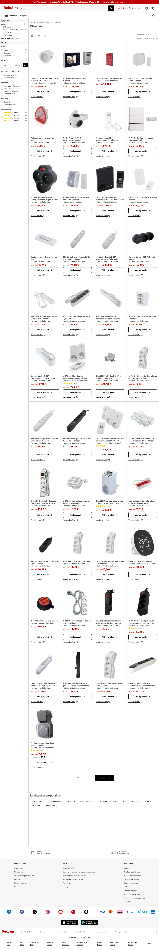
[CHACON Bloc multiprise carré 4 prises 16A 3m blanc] (77, 482)
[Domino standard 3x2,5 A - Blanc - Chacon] (142, 297)
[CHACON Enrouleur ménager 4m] (45, 602)
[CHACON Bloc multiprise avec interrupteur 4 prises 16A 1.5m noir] (110, 602)
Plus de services (100, 932)
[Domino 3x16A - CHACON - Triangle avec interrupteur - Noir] (45, 178)
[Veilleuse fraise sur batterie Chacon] (45, 119)
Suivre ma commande (22, 883)
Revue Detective (65, 944)
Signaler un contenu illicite (73, 879)
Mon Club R (18, 887)
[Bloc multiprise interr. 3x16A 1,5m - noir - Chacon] (45, 542)
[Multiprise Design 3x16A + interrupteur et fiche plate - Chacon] (110, 238)
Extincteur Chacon (111, 81)
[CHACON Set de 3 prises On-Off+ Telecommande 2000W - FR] (110, 420)
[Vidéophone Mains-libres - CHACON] (77, 59)
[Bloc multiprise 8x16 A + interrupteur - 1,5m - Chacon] (110, 297)
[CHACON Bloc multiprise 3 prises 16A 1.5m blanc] (77, 602)
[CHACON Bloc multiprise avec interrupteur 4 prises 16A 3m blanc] (45, 482)
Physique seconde (50, 944)
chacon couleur (38, 801)
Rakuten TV (44, 932)
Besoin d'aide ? (68, 868)
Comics (149, 944)
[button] (119, 1)
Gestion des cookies (131, 883)
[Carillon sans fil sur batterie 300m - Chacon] (142, 59)
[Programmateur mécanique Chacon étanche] (45, 724)
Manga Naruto (99, 944)
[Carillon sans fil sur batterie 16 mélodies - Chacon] (77, 178)
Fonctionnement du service (134, 898)
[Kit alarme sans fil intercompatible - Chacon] (110, 119)
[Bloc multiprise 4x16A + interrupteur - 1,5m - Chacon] (45, 357)
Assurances (128, 902)
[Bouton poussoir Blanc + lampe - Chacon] (45, 238)
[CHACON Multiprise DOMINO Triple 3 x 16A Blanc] (110, 357)
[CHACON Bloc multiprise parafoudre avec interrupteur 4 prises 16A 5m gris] (142, 664)
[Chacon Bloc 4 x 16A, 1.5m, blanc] (77, 542)
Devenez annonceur (131, 890)
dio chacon (36, 805)
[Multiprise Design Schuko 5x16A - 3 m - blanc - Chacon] (77, 238)
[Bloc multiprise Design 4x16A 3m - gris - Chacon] (77, 297)
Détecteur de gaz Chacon (146, 564)
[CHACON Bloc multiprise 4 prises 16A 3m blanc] (110, 542)
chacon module (118, 801)
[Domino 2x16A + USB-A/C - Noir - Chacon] (142, 238)
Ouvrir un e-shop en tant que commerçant (79, 872)
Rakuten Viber (62, 932)
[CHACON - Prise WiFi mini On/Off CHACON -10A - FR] (45, 59)
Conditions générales (132, 872)
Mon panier (18, 872)
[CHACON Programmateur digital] (110, 482)
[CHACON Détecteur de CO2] (142, 542)
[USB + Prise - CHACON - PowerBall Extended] (77, 119)
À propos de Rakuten (123, 932)
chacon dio (134, 801)
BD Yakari (22, 944)
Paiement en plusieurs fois (24, 875)
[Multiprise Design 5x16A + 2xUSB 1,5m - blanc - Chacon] (45, 420)
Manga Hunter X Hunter (133, 944)
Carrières (127, 868)
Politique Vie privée (131, 879)
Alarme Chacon (142, 83)
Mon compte (19, 868)
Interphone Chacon (78, 83)
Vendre (17, 879)
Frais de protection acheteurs (74, 875)
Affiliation (127, 887)
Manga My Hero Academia (82, 944)
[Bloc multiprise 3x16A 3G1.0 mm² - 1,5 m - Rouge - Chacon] (142, 482)
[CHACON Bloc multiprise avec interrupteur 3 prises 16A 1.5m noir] (142, 602)
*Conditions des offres (132, 875)
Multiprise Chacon (78, 142)
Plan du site (67, 883)
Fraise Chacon (44, 142)
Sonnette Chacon (143, 142)
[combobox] (61, 9)
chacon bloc (50, 805)
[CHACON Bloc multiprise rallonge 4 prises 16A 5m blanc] (142, 357)
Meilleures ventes (151, 38)
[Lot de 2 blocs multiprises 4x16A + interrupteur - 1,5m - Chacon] (142, 420)
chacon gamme (55, 801)
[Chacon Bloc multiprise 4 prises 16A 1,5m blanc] (110, 664)
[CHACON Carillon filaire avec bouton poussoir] (142, 119)
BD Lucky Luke (10, 944)
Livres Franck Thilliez (114, 944)
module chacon (101, 801)
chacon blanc (85, 801)
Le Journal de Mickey (34, 944)
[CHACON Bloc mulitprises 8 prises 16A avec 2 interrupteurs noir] (77, 664)
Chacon (35, 83)
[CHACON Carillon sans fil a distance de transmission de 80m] (110, 178)
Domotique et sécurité (47, 83)
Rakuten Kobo (25, 932)
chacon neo (147, 801)
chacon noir (70, 801)
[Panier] (152, 8)
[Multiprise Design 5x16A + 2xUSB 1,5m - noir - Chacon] (77, 420)
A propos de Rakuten (132, 894)
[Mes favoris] (146, 8)
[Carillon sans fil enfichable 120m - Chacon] (142, 178)
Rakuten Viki (81, 932)
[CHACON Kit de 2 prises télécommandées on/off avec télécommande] (77, 357)
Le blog (65, 887)
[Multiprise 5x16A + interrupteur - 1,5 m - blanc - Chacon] (45, 297)
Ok (25, 65)
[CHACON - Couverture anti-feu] (110, 59)
